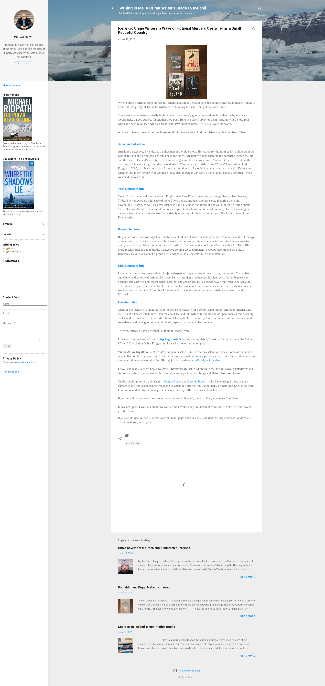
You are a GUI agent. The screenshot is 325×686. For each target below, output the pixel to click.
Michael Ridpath (24, 37)
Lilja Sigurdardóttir (131, 265)
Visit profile (24, 64)
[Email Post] (127, 436)
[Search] (260, 9)
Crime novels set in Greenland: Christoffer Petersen (154, 548)
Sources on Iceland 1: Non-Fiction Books (146, 627)
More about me (11, 85)
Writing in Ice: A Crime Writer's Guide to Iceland (162, 8)
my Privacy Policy (28, 362)
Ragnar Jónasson (129, 229)
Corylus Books (196, 381)
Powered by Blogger (188, 670)
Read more (247, 576)
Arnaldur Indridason (132, 144)
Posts (11, 248)
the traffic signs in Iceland (205, 360)
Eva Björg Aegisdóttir (164, 339)
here (151, 422)
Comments (14, 251)
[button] (253, 28)
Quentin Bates (127, 302)
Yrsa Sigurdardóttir (131, 188)
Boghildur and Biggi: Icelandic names (144, 587)
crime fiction (133, 443)
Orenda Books (173, 381)
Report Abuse (11, 372)
